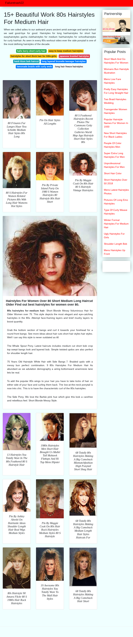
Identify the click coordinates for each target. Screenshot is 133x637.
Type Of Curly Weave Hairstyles (115, 212)
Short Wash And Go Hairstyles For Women (116, 61)
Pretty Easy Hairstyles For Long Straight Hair (116, 91)
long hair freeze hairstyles (69, 66)
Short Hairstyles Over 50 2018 (115, 181)
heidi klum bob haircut (26, 61)
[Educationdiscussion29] (116, 24)
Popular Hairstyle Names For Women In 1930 (116, 123)
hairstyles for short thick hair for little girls (33, 56)
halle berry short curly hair (31, 51)
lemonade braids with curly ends (34, 66)
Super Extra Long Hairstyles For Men (114, 155)
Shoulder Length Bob (115, 243)
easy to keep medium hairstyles (66, 51)
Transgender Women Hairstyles (115, 111)
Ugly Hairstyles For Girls (114, 235)
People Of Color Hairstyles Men (112, 145)
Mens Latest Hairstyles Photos (116, 191)
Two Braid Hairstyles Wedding (115, 101)
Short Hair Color (113, 173)
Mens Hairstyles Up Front (114, 252)
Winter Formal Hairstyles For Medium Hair (116, 224)
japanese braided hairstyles (74, 56)
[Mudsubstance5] (116, 39)
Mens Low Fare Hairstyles (112, 81)
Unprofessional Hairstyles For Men (114, 165)
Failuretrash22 (14, 3)
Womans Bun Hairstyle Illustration (116, 71)
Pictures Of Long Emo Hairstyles (116, 202)
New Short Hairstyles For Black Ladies (115, 135)
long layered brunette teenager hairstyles (64, 61)
